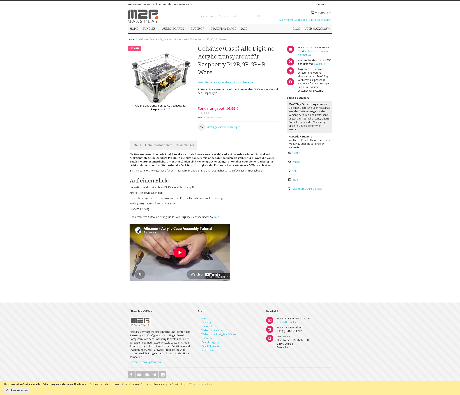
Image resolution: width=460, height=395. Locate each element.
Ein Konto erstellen (320, 19)
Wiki (294, 170)
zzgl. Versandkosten (214, 117)
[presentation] (136, 145)
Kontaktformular (286, 322)
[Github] (147, 374)
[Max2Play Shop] (143, 16)
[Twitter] (155, 374)
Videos (296, 161)
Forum (296, 152)
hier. (216, 217)
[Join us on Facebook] (131, 374)
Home (131, 39)
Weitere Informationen (201, 384)
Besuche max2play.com (145, 362)
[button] (323, 4)
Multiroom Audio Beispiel (307, 188)
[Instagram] (162, 374)
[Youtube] (139, 374)
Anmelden (301, 19)
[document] (230, 388)
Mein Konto (286, 19)
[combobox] (230, 16)
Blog (295, 179)
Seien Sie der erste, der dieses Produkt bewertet (226, 82)
